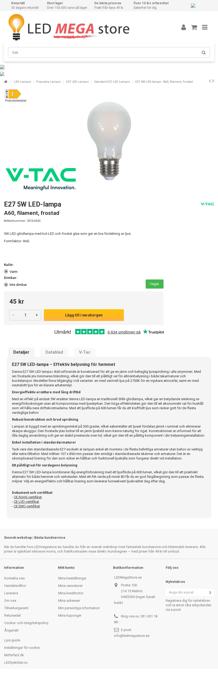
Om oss (10, 601)
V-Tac (84, 352)
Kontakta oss (14, 578)
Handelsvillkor (15, 586)
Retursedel (12, 615)
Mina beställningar (72, 578)
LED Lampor (22, 81)
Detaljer (21, 352)
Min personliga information (79, 608)
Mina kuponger (69, 615)
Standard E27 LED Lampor (112, 81)
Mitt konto (66, 568)
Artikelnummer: (15, 221)
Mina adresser (69, 601)
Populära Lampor (48, 81)
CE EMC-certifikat (27, 506)
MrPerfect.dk (14, 655)
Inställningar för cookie (22, 648)
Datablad (54, 352)
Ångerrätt (11, 630)
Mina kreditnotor (70, 593)
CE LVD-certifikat (26, 502)
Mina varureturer (70, 586)
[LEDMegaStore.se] (86, 27)
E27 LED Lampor (77, 81)
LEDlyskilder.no (16, 663)
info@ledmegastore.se (131, 636)
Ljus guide (12, 640)
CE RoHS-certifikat (28, 497)
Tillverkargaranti (16, 608)
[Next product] (213, 81)
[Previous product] (210, 81)
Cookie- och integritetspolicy (26, 623)
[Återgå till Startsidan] (5, 81)
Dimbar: (11, 278)
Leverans (11, 593)
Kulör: (9, 265)
